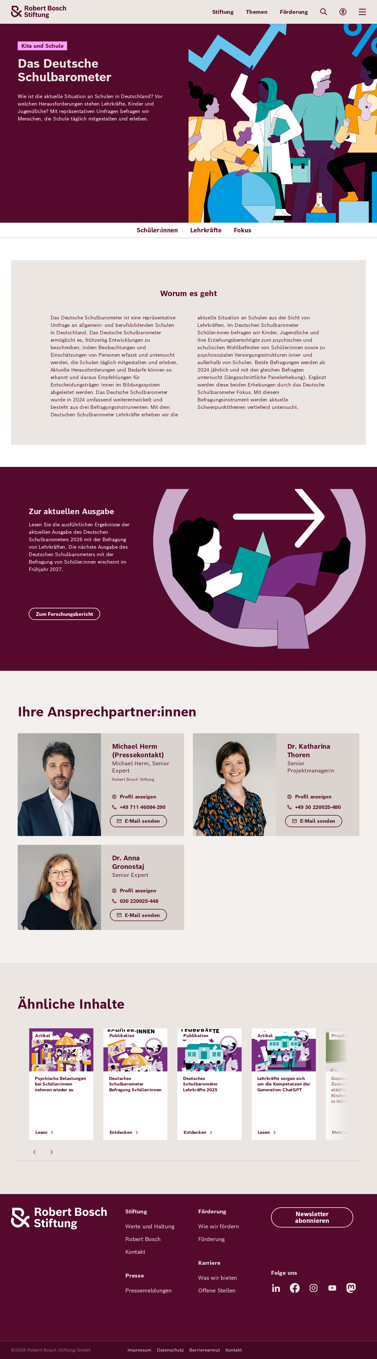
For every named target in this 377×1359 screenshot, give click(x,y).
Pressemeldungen (148, 1290)
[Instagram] (313, 1288)
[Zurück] (35, 1152)
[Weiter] (51, 1152)
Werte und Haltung (149, 1226)
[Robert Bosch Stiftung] (59, 1228)
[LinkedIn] (276, 1288)
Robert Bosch (143, 1239)
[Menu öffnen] (362, 12)
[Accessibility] (343, 12)
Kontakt (135, 1251)
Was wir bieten (217, 1277)
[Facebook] (295, 1288)
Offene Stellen (216, 1290)
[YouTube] (332, 1288)
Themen (257, 11)
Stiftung (223, 11)
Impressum (140, 1350)
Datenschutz (170, 1350)
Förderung (294, 11)
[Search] (324, 12)
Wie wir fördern (218, 1226)
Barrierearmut (204, 1350)
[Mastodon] (351, 1288)
